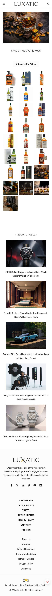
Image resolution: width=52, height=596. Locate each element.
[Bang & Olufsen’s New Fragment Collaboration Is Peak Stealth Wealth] (26, 377)
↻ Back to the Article (26, 64)
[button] (48, 4)
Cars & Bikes (26, 500)
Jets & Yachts (26, 505)
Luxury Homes (26, 520)
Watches (26, 525)
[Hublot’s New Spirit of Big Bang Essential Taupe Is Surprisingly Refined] (26, 419)
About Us (26, 539)
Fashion (26, 530)
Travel (26, 510)
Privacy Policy (26, 564)
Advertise (26, 544)
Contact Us (26, 568)
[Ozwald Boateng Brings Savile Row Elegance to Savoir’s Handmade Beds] (26, 295)
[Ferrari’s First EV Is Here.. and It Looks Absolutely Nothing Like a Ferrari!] (26, 336)
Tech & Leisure (26, 515)
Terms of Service (26, 559)
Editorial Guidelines (26, 549)
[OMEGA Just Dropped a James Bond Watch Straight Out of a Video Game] (26, 254)
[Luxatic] (26, 4)
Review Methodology (26, 554)
